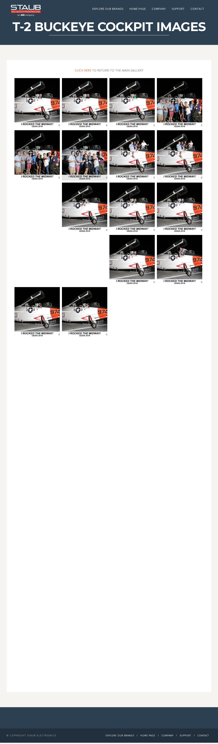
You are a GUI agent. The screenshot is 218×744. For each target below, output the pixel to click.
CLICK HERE (83, 70)
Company (159, 9)
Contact (197, 9)
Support (178, 9)
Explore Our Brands (107, 9)
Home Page (137, 9)
